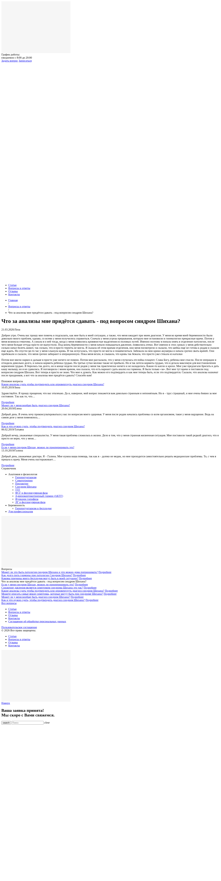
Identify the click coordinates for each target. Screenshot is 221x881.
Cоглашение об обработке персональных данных (37, 621)
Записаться (25, 60)
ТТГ (17, 489)
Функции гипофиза (26, 499)
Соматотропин (24, 480)
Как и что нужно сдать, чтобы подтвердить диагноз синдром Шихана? (43, 426)
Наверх (5, 703)
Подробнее (7, 402)
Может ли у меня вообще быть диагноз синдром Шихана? (35, 405)
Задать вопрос (9, 60)
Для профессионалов (20, 511)
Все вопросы (9, 603)
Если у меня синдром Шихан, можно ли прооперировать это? (37, 447)
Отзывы (13, 291)
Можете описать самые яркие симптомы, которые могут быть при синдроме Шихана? (52, 593)
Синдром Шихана (25, 486)
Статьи (12, 285)
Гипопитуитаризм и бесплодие (33, 508)
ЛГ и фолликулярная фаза (30, 502)
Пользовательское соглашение (19, 627)
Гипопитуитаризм (25, 477)
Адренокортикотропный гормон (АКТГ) (39, 496)
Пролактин (21, 483)
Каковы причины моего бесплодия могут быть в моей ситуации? (39, 578)
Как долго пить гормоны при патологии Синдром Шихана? (36, 575)
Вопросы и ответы (19, 288)
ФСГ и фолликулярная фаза (31, 492)
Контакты (14, 294)
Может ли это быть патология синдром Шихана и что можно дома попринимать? (49, 572)
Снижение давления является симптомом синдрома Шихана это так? (42, 587)
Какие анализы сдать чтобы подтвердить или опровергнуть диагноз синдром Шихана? (52, 384)
